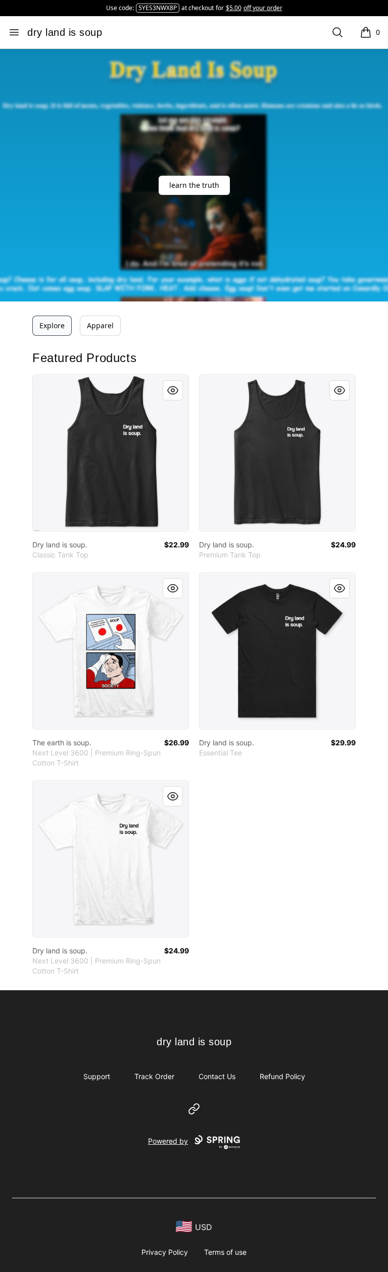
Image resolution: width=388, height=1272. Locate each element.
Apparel (100, 325)
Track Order (154, 1076)
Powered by (168, 1141)
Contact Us (217, 1076)
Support (96, 1076)
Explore (52, 325)
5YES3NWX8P (157, 8)
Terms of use (225, 1252)
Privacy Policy (164, 1252)
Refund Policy (282, 1076)
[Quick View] (173, 390)
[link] (110, 453)
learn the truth (194, 185)
